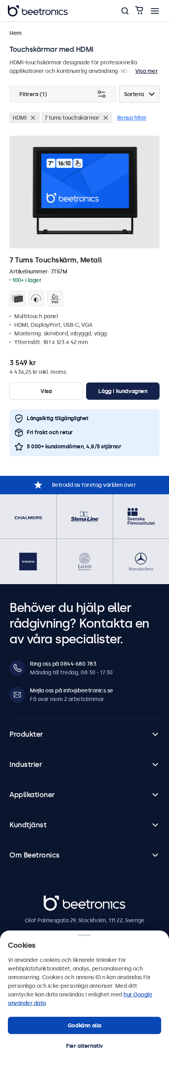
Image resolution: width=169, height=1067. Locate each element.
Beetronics (58, 900)
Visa (45, 391)
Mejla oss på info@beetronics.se (71, 690)
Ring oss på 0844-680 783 (63, 663)
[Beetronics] (38, 10)
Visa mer (146, 71)
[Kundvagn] (139, 10)
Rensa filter (132, 117)
